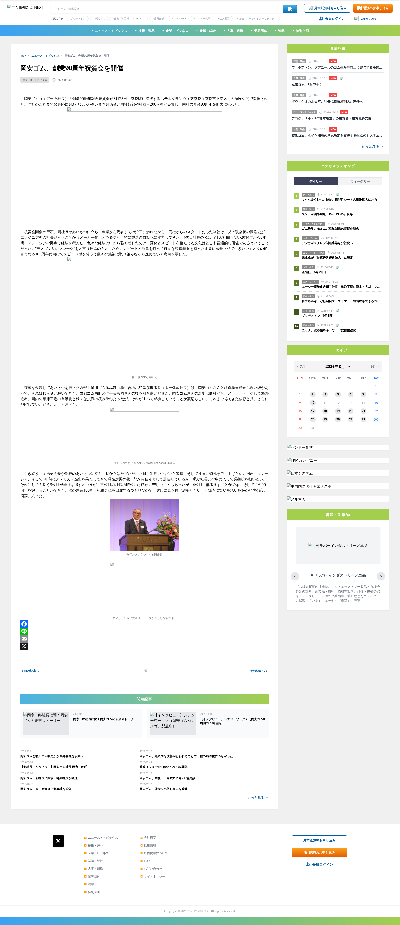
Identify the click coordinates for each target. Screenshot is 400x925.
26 (338, 419)
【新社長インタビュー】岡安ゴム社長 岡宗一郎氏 (53, 767)
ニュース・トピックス (109, 30)
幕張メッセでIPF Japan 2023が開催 (164, 767)
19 (338, 411)
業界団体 (258, 30)
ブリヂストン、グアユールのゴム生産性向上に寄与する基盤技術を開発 (338, 67)
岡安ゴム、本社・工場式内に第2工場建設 (167, 778)
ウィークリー (360, 181)
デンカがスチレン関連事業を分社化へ (327, 243)
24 (312, 419)
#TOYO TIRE (179, 18)
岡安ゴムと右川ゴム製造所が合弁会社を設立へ (52, 756)
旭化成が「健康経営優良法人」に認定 (327, 257)
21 (363, 411)
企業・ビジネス (175, 30)
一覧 (144, 671)
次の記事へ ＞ (259, 671)
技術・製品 (145, 30)
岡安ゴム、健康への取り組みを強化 (164, 789)
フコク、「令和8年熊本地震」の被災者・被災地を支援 (331, 118)
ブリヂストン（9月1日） (318, 315)
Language (368, 18)
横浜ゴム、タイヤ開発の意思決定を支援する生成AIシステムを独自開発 (338, 135)
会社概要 (148, 837)
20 (350, 411)
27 (350, 419)
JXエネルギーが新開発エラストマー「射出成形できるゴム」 (342, 301)
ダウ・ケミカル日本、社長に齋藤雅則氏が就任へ (327, 101)
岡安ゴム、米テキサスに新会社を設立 (46, 789)
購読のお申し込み (376, 8)
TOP (23, 56)
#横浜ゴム (99, 18)
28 (363, 419)
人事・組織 (233, 30)
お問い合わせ (151, 868)
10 (312, 403)
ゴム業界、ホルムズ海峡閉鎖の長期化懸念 (332, 228)
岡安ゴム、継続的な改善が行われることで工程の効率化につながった (186, 756)
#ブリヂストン (77, 18)
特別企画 (300, 30)
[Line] (144, 631)
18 (325, 411)
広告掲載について (154, 853)
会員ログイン (335, 18)
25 (325, 419)
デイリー (315, 181)
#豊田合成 (158, 18)
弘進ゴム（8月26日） (307, 84)
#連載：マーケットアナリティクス (257, 18)
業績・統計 (206, 30)
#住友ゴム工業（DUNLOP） (128, 18)
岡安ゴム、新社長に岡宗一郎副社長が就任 (49, 778)
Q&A (145, 861)
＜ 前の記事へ (29, 671)
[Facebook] (144, 624)
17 (312, 411)
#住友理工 (224, 18)
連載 (280, 30)
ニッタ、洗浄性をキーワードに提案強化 (329, 330)
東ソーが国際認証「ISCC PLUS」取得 (327, 214)
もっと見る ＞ (258, 797)
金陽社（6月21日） (315, 272)
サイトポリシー (152, 876)
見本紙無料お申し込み (330, 8)
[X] (144, 646)
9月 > (375, 366)
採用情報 (148, 845)
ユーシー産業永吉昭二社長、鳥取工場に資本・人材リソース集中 (342, 286)
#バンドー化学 (202, 18)
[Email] (144, 639)
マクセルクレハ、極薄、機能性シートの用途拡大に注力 (339, 199)
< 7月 (301, 366)
